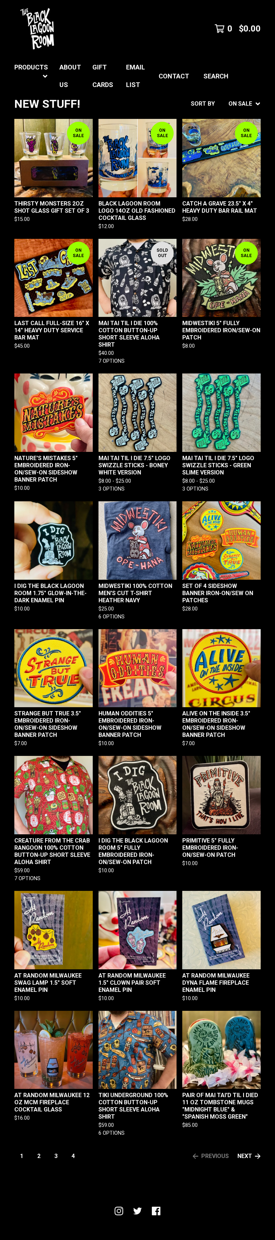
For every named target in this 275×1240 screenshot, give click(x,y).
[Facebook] (156, 1211)
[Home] (37, 29)
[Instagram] (118, 1211)
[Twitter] (137, 1211)
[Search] (261, 76)
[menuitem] (31, 76)
